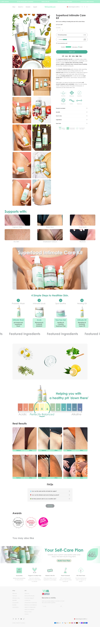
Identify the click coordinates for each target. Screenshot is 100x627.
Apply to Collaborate (30, 607)
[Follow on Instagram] (16, 619)
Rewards (28, 6)
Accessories (15, 602)
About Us (20, 6)
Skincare (14, 593)
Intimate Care (16, 598)
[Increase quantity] (62, 30)
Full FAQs (50, 505)
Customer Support (29, 598)
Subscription (15, 607)
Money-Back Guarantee (31, 602)
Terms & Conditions (29, 609)
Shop (13, 6)
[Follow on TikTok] (24, 619)
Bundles (14, 605)
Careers (27, 614)
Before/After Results (29, 595)
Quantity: (58, 27)
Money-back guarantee (19, 578)
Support (35, 6)
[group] (50, 554)
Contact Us (27, 600)
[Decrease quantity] (57, 30)
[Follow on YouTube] (21, 619)
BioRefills (14, 600)
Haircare (14, 595)
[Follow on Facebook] (13, 619)
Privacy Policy (28, 611)
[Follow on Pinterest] (18, 619)
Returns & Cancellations (31, 605)
